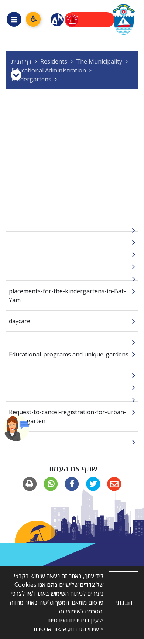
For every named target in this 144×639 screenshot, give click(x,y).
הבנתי (124, 602)
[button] (16, 428)
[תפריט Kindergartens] (16, 75)
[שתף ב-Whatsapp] (51, 484)
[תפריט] (14, 19)
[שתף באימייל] (114, 484)
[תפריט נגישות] (33, 19)
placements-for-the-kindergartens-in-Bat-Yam (67, 295)
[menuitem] (72, 226)
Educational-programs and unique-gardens (68, 354)
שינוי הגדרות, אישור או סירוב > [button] (67, 629)
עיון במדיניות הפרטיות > (75, 620)
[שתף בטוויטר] (93, 484)
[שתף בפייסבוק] (72, 484)
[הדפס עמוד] (30, 484)
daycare (19, 321)
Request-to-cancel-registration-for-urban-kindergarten (67, 416)
